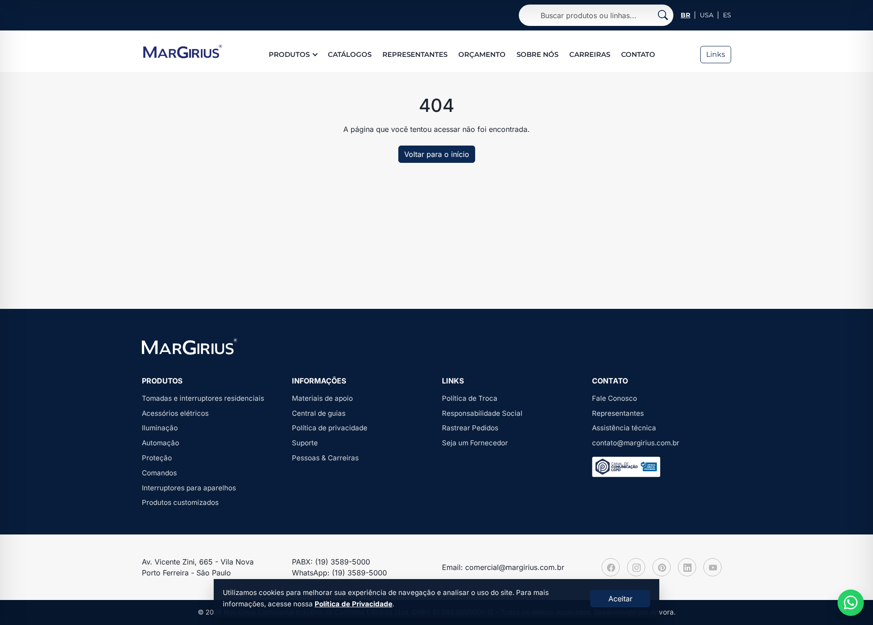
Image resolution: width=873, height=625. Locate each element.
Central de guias (319, 413)
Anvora (662, 612)
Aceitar (620, 598)
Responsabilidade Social (482, 413)
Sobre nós (537, 54)
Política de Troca (469, 398)
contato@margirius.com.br (635, 443)
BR (685, 15)
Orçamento (482, 54)
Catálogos (349, 54)
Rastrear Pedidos (470, 427)
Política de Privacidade (353, 604)
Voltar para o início (436, 154)
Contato (638, 54)
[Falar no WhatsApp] (851, 603)
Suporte (305, 443)
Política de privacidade (329, 427)
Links (715, 54)
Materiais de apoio (322, 398)
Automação (160, 443)
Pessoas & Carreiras (325, 458)
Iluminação (160, 427)
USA (706, 15)
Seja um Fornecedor (475, 443)
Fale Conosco (614, 398)
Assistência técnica (624, 427)
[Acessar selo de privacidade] (626, 467)
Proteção (157, 458)
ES (727, 15)
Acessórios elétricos (175, 413)
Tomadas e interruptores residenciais (203, 398)
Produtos (289, 54)
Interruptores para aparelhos (189, 488)
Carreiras (589, 54)
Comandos (159, 473)
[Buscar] (663, 15)
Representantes (414, 54)
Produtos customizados (180, 502)
